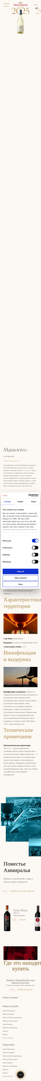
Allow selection (20, 578)
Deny (20, 584)
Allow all (20, 571)
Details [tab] (20, 502)
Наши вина (8, 1044)
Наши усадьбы (10, 1006)
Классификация (9, 456)
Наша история (10, 997)
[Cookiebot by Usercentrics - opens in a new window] (28, 495)
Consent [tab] (7, 502)
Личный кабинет (6, 4)
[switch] (35, 547)
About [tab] (33, 502)
